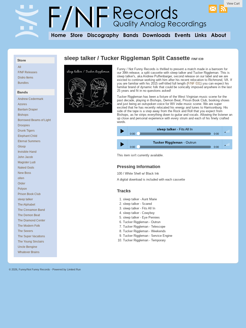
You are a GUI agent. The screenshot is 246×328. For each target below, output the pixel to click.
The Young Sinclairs (31, 241)
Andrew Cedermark (30, 99)
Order (21, 183)
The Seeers (25, 231)
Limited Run (74, 269)
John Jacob (25, 157)
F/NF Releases (27, 72)
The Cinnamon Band (31, 210)
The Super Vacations (31, 236)
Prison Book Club (29, 194)
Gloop (22, 146)
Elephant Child (27, 136)
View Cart (233, 3)
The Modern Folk (29, 225)
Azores (22, 104)
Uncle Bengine (27, 247)
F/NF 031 (194, 83)
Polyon (22, 188)
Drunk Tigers (26, 130)
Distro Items (25, 77)
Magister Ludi (27, 162)
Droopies (24, 125)
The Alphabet (26, 204)
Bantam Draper (28, 109)
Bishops (23, 114)
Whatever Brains (28, 252)
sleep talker (25, 199)
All (19, 67)
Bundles (23, 83)
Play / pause (122, 131)
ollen (21, 178)
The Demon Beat (29, 215)
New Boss (24, 173)
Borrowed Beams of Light (34, 120)
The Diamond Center (31, 220)
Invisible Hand (27, 151)
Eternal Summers (29, 141)
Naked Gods (26, 167)
